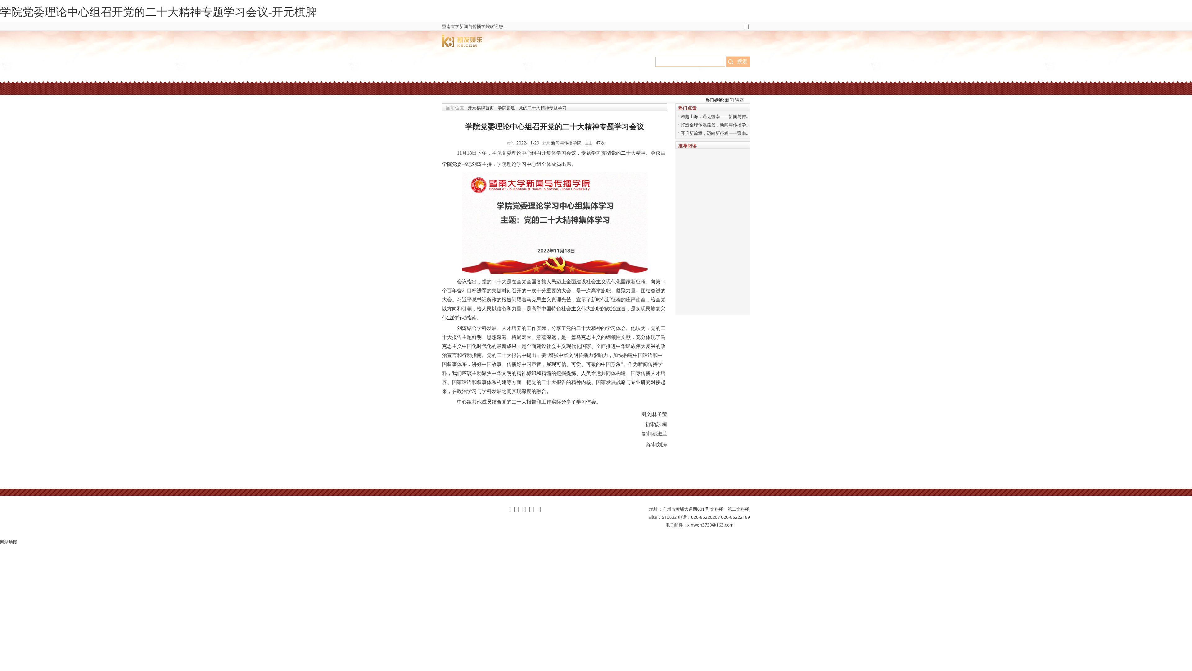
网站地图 (8, 542)
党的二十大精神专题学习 (543, 108)
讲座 (739, 100)
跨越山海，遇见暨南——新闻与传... (715, 116)
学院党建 (506, 108)
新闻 (730, 100)
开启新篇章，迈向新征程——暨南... (715, 133)
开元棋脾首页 (481, 108)
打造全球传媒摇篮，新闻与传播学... (715, 125)
